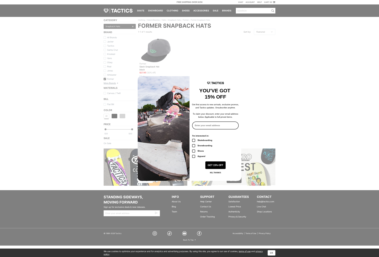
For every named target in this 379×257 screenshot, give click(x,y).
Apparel (201, 156)
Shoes (200, 151)
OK (271, 253)
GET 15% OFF (215, 165)
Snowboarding (204, 145)
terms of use (245, 251)
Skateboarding (204, 140)
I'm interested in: (200, 136)
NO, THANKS (215, 173)
